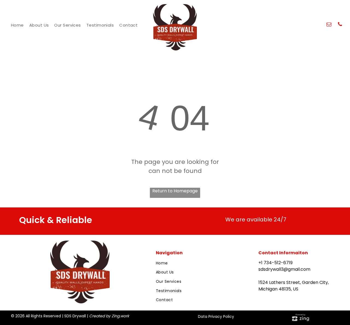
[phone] (340, 25)
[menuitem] (17, 25)
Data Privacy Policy (216, 316)
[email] (329, 25)
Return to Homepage (175, 191)
